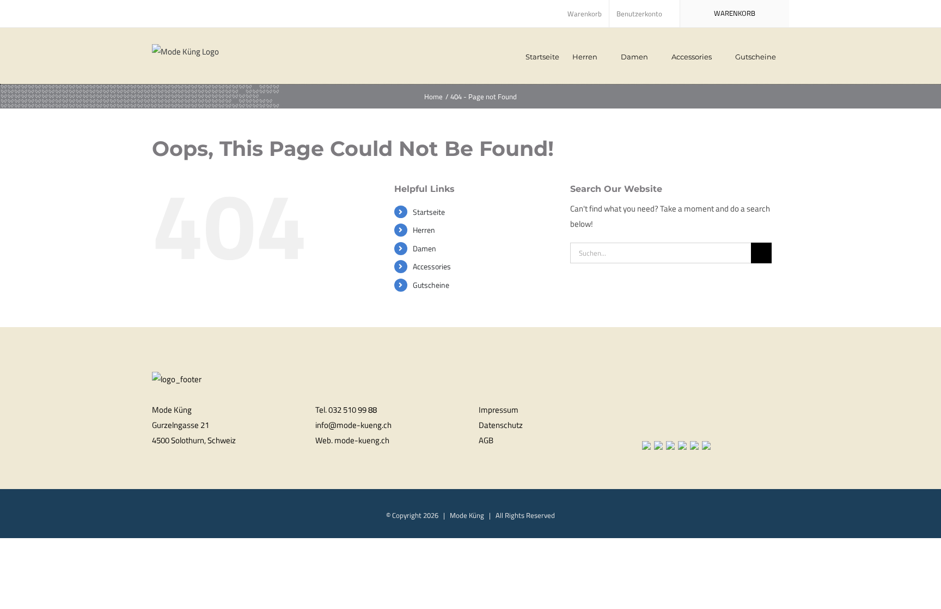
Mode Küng (467, 515)
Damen (424, 248)
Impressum (498, 409)
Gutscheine (431, 285)
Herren (424, 230)
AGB (486, 440)
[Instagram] (659, 423)
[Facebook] (645, 423)
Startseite (429, 212)
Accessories (432, 266)
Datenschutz (501, 425)
